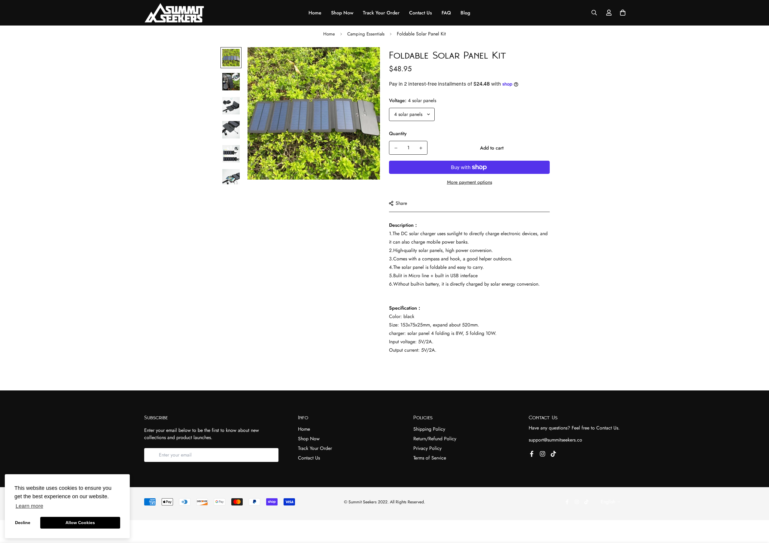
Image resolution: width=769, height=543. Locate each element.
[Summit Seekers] (174, 13)
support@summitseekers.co (555, 439)
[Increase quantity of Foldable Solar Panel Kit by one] (420, 148)
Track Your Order (381, 12)
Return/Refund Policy (434, 438)
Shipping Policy (429, 429)
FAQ (446, 12)
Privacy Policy (427, 448)
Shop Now (342, 12)
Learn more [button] (29, 506)
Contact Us (420, 12)
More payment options (469, 182)
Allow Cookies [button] (80, 522)
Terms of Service (429, 457)
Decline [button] (22, 522)
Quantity (398, 133)
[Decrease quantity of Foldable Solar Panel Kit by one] (395, 148)
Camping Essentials (365, 34)
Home (315, 12)
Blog (465, 12)
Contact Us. (608, 427)
